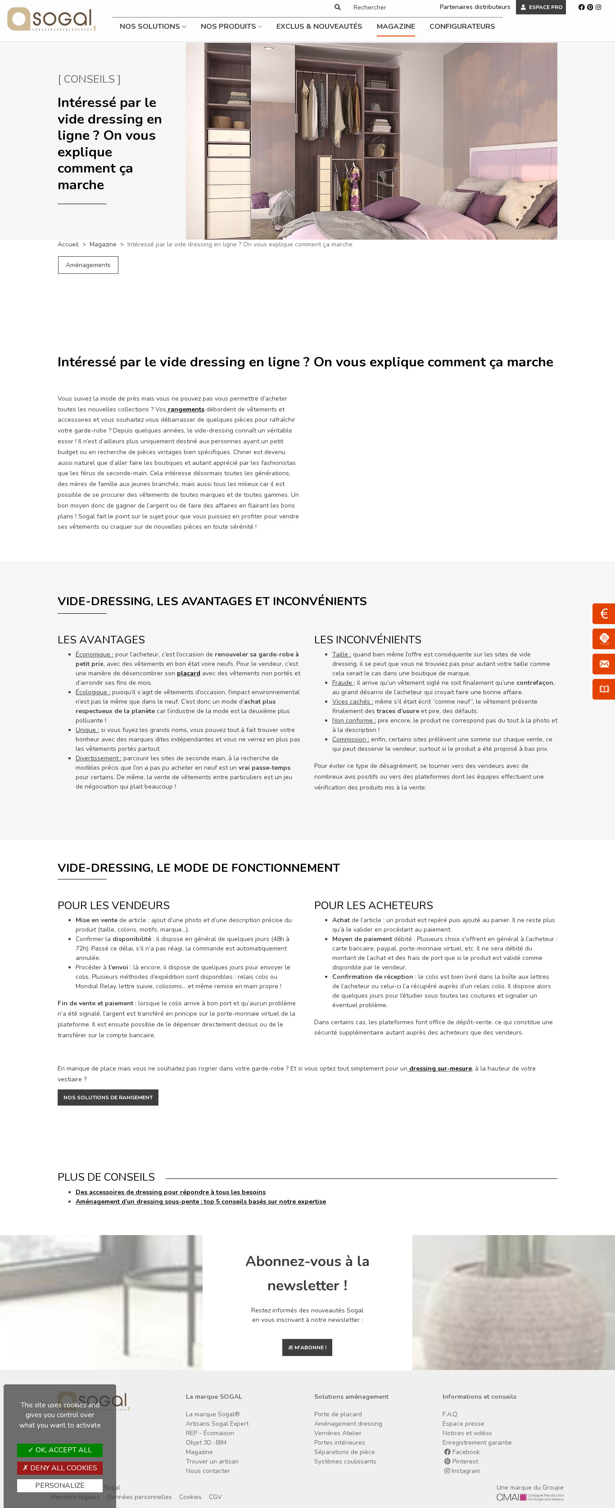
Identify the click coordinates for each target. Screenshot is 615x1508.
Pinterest (464, 1461)
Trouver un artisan (212, 1461)
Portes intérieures (339, 1442)
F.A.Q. (450, 1414)
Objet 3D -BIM (206, 1442)
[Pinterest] (590, 7)
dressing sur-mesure (440, 1068)
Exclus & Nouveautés (319, 26)
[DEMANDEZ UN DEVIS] (603, 613)
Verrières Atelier (338, 1433)
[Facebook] (582, 7)
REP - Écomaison (210, 1433)
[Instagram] (598, 7)
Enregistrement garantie (477, 1442)
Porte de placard (338, 1414)
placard (188, 673)
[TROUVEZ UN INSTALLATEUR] (603, 639)
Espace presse (463, 1423)
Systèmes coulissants (345, 1461)
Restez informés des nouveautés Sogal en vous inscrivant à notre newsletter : (307, 1315)
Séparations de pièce (344, 1452)
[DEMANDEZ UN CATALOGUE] (603, 689)
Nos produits (229, 26)
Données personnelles (139, 1497)
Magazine (396, 26)
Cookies (190, 1497)
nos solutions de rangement (108, 1097)
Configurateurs (462, 26)
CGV (215, 1497)
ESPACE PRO (545, 7)
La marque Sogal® (213, 1414)
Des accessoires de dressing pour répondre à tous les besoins (171, 1192)
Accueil (68, 244)
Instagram (465, 1471)
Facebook (465, 1452)
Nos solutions (151, 26)
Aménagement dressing (348, 1423)
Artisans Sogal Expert (217, 1423)
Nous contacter (208, 1471)
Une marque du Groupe (530, 1487)
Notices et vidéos (467, 1433)
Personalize (60, 1485)
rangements (186, 409)
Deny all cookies (62, 1468)
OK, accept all (63, 1450)
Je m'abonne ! (307, 1347)
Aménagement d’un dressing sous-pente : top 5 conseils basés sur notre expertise (201, 1201)
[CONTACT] (603, 664)
